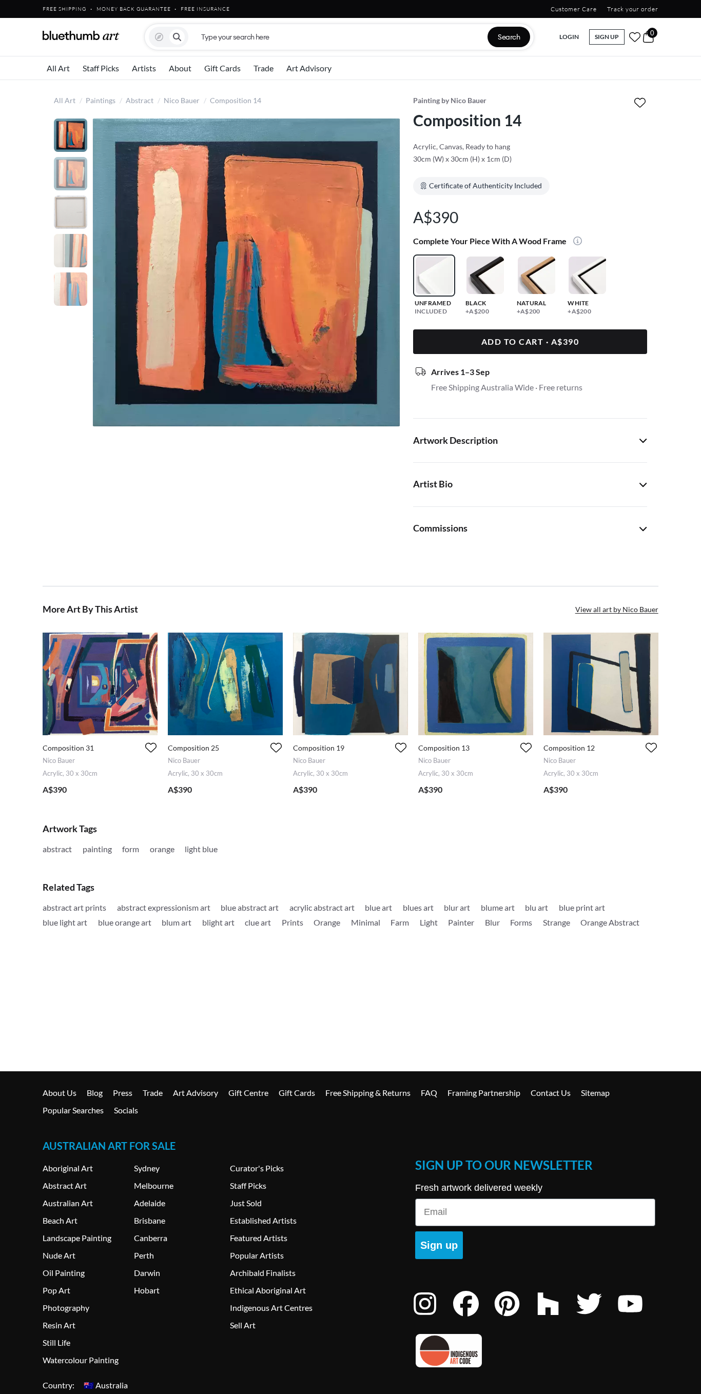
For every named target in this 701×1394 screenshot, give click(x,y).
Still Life (56, 1342)
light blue (201, 849)
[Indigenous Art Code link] (535, 1350)
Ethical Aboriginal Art (268, 1290)
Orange (327, 922)
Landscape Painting (77, 1238)
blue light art (65, 922)
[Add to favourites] (640, 102)
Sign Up (607, 37)
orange (162, 849)
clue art (258, 922)
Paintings (100, 100)
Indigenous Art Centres (271, 1307)
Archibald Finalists (263, 1273)
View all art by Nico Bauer (616, 609)
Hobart (147, 1290)
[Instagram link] (432, 1317)
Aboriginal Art (68, 1168)
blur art (457, 907)
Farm (400, 922)
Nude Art (59, 1255)
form (130, 849)
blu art (536, 907)
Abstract (139, 100)
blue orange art (124, 922)
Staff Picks (101, 68)
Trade (264, 68)
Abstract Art (65, 1185)
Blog (95, 1092)
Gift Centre (248, 1092)
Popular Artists (257, 1255)
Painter (461, 922)
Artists (144, 68)
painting (97, 849)
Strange (556, 922)
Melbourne (153, 1185)
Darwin (147, 1273)
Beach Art (60, 1220)
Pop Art (56, 1290)
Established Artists (263, 1220)
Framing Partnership (483, 1092)
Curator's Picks (257, 1168)
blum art (176, 922)
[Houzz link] (555, 1317)
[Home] (81, 35)
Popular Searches (73, 1110)
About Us (59, 1092)
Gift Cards (222, 68)
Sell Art (243, 1325)
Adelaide (149, 1203)
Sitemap (595, 1092)
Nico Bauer (182, 100)
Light (429, 922)
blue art (378, 907)
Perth (144, 1255)
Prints (292, 922)
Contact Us (551, 1092)
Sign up (439, 1245)
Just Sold (246, 1203)
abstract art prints (74, 907)
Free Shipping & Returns (368, 1092)
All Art (58, 68)
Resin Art (59, 1325)
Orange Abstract (609, 922)
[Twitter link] (596, 1317)
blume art (498, 907)
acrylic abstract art (322, 907)
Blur (492, 922)
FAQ (429, 1092)
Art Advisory (309, 68)
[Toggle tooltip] (575, 242)
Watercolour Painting (81, 1360)
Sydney (147, 1168)
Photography (66, 1307)
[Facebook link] (473, 1317)
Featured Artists (258, 1238)
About (180, 68)
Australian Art (68, 1203)
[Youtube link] (637, 1317)
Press (122, 1092)
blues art (418, 907)
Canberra (150, 1238)
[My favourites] (634, 37)
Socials (126, 1110)
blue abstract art (250, 907)
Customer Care (574, 9)
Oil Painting (64, 1273)
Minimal (365, 922)
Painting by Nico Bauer (449, 100)
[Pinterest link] (514, 1317)
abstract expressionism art (163, 907)
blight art (218, 922)
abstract (57, 849)
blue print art (582, 907)
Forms (521, 922)
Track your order (632, 9)
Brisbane (149, 1220)
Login (569, 37)
